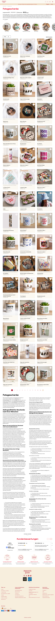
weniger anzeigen (27, 534)
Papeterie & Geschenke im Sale (20, 597)
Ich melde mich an (37, 4)
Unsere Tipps (3, 592)
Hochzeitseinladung (18, 590)
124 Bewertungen (19, 12)
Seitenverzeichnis (46, 596)
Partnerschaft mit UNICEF (5, 593)
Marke (52, 4)
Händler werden (4, 596)
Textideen (30, 590)
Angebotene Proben (32, 589)
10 (35, 390)
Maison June (4, 6)
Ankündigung (17, 594)
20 (37, 390)
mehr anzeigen (5, 19)
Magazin (47, 4)
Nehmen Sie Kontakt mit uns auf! (34, 597)
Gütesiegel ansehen (10, 550)
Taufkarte (17, 593)
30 (40, 390)
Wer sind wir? (3, 599)
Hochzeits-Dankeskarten (19, 596)
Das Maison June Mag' (5, 590)
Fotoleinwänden (14, 529)
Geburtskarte (17, 591)
